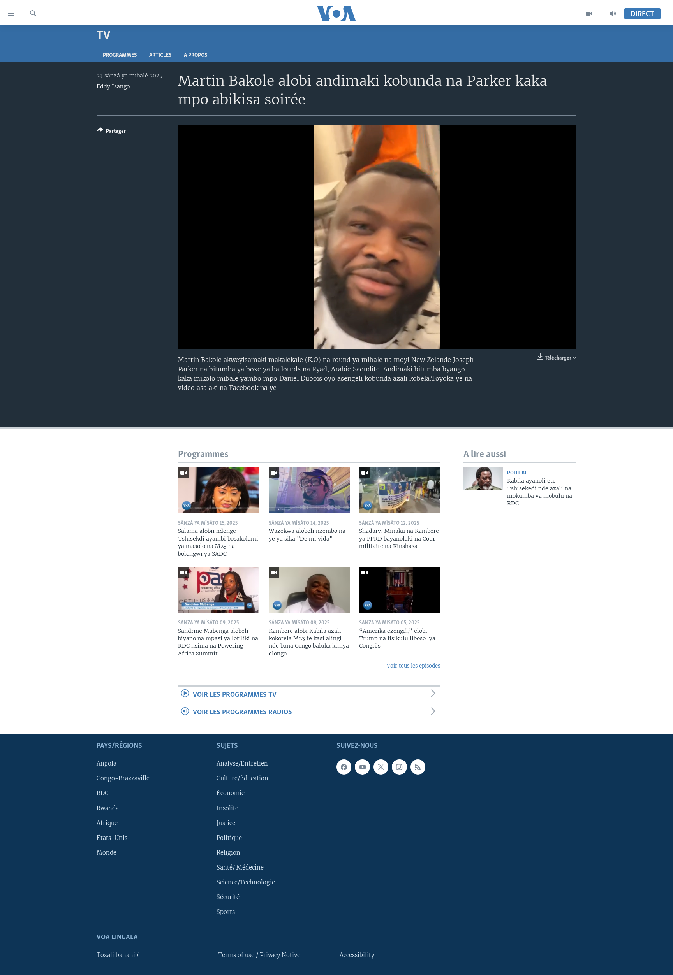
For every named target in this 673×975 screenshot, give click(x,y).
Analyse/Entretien (242, 763)
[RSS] (417, 766)
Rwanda (108, 808)
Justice (226, 822)
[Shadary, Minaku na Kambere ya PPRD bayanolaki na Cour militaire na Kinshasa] (399, 490)
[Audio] (612, 13)
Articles (160, 55)
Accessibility (357, 955)
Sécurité (228, 896)
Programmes (120, 55)
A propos (195, 55)
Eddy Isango (113, 86)
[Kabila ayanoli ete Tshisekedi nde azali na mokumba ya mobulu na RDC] (483, 478)
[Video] (589, 13)
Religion (228, 852)
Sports (226, 911)
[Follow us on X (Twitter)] (380, 766)
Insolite (227, 808)
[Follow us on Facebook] (343, 766)
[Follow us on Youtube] (362, 766)
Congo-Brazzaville (123, 778)
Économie (231, 793)
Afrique (107, 822)
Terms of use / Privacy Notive (259, 955)
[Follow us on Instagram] (399, 766)
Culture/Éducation (242, 778)
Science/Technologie (246, 881)
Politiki (517, 473)
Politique (229, 837)
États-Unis (112, 837)
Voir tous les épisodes (413, 665)
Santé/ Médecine (240, 867)
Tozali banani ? (118, 955)
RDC (103, 793)
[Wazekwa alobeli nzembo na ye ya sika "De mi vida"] (309, 490)
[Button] (111, 132)
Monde (106, 852)
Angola (106, 763)
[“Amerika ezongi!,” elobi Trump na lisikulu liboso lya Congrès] (399, 590)
